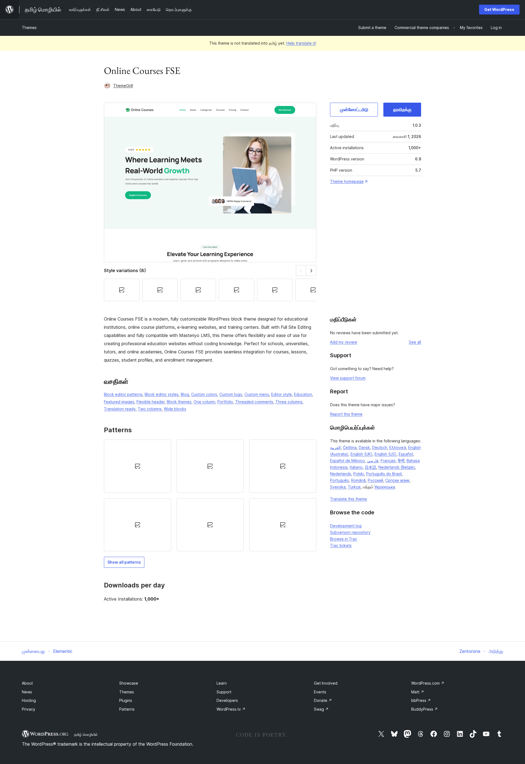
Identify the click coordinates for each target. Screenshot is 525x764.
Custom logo (230, 394)
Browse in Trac (343, 539)
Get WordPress (499, 9)
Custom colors (204, 394)
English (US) (385, 454)
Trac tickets (341, 545)
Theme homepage (347, 181)
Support (224, 692)
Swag (321, 709)
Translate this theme (348, 499)
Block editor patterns (123, 394)
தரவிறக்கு (402, 109)
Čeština (350, 447)
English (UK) (361, 454)
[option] (137, 466)
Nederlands (340, 473)
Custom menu (256, 394)
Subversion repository (350, 532)
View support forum (348, 378)
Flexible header (150, 401)
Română (358, 480)
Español (406, 454)
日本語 (370, 467)
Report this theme (346, 414)
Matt (417, 692)
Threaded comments (254, 401)
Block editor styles (162, 394)
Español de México (347, 460)
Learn (222, 683)
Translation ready (120, 408)
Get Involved (325, 683)
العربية (335, 447)
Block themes (179, 401)
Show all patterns (124, 562)
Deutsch (379, 447)
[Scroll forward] (311, 270)
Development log (345, 525)
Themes (29, 27)
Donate (323, 700)
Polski (358, 473)
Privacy (28, 709)
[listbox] (210, 496)
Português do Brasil (384, 473)
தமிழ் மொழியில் (86, 734)
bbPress (421, 700)
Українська (384, 487)
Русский (375, 480)
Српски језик (397, 480)
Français (388, 460)
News (27, 692)
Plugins (125, 700)
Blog (185, 394)
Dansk (364, 447)
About (27, 683)
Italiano (356, 467)
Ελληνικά (397, 447)
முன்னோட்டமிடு (354, 109)
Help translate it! (301, 43)
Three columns (288, 401)
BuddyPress (424, 709)
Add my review (343, 342)
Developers (227, 700)
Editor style (281, 394)
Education (303, 394)
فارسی (372, 460)
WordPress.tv (231, 709)
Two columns (150, 408)
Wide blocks (175, 408)
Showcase (128, 683)
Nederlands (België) (396, 467)
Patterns (127, 709)
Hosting (29, 700)
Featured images (119, 401)
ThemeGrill (123, 85)
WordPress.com (427, 683)
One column (204, 401)
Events (320, 692)
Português (339, 480)
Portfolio (225, 401)
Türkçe (354, 487)
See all (415, 342)
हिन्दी (401, 460)
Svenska (338, 487)
